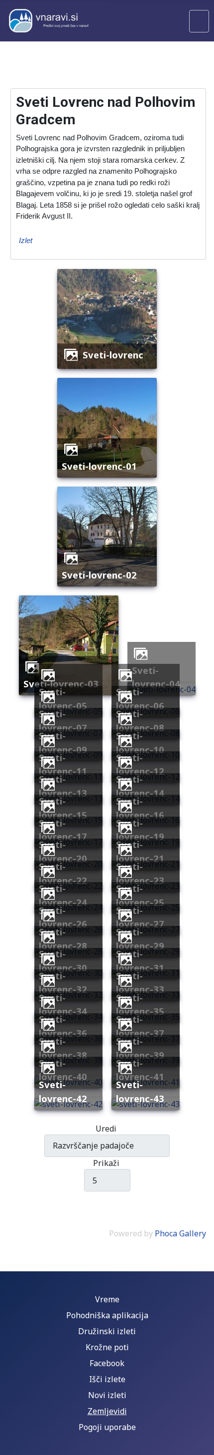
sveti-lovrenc (113, 354)
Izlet (25, 240)
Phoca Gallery (180, 1233)
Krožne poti (107, 1347)
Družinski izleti (107, 1331)
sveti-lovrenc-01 (99, 466)
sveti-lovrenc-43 (140, 1091)
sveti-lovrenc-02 (99, 575)
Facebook (107, 1363)
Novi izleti (107, 1395)
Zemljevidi (107, 1411)
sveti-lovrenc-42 (63, 1091)
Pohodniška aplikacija (107, 1315)
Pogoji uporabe (107, 1427)
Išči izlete (107, 1379)
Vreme (107, 1299)
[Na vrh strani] (201, 1442)
